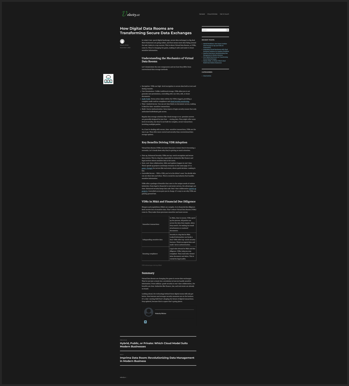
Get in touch (224, 14)
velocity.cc (123, 377)
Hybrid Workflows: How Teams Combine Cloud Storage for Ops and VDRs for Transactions (215, 45)
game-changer (147, 168)
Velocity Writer (124, 45)
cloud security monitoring (180, 101)
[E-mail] (145, 322)
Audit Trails (146, 99)
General (202, 14)
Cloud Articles (212, 14)
